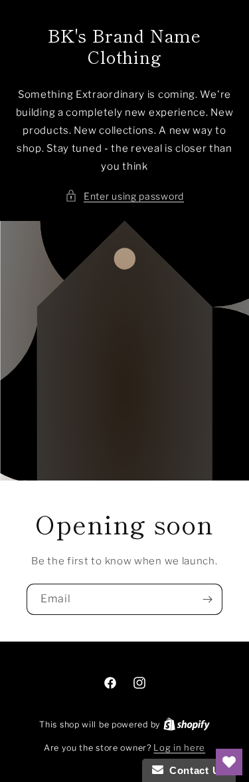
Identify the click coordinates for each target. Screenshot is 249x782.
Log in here (179, 747)
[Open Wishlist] (229, 762)
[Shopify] (186, 724)
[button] (124, 196)
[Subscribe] (207, 599)
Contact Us (194, 770)
